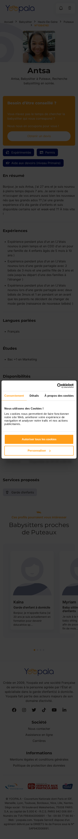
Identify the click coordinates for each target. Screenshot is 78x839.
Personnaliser (37, 450)
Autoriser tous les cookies (39, 439)
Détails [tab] (34, 395)
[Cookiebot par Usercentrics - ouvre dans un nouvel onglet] (57, 385)
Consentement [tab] (14, 395)
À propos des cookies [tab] (59, 395)
